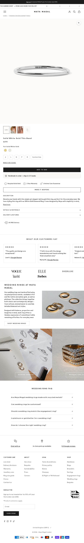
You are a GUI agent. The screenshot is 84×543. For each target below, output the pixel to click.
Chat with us (15, 446)
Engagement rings (73, 475)
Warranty (7, 469)
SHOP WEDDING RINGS (17, 323)
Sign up (28, 2)
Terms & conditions (49, 462)
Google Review (16, 257)
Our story (27, 462)
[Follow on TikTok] (14, 521)
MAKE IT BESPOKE (42, 189)
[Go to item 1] (6, 130)
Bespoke (27, 465)
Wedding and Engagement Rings (19, 16)
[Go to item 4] (27, 130)
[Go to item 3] (20, 130)
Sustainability (29, 469)
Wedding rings (72, 479)
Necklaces (71, 462)
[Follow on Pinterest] (11, 521)
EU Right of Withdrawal (50, 475)
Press (26, 472)
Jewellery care (9, 472)
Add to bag (42, 169)
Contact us (8, 482)
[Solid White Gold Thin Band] (10, 150)
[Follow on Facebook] (5, 521)
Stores (6, 479)
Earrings (70, 472)
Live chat (7, 462)
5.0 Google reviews (68, 446)
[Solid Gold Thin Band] (5, 150)
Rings (69, 465)
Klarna (44, 469)
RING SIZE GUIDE (9, 163)
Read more (6, 204)
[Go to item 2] (13, 130)
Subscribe (11, 513)
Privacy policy (47, 465)
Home (5, 16)
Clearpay (45, 472)
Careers (27, 475)
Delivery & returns (10, 465)
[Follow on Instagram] (8, 521)
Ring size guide (9, 475)
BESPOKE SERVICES (26, 374)
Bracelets (70, 469)
